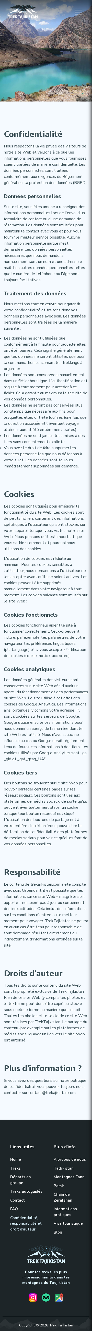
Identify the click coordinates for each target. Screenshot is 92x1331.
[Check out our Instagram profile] (33, 1298)
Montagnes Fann (69, 1177)
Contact (17, 1200)
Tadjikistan (64, 1168)
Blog (58, 1232)
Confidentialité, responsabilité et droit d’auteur (26, 1223)
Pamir (59, 1185)
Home (15, 1159)
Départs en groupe (20, 1179)
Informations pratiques (65, 1211)
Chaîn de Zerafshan (63, 1197)
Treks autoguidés (26, 1191)
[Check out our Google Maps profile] (59, 1298)
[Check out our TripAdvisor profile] (46, 1298)
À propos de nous (70, 1159)
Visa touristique (68, 1223)
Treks (15, 1168)
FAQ (14, 1208)
